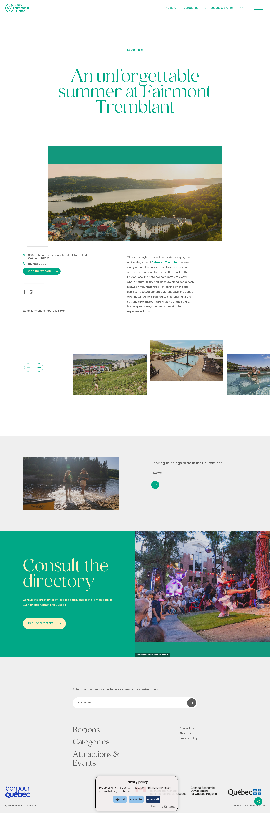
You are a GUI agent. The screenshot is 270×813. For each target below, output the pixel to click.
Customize (136, 799)
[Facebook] (24, 292)
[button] (39, 367)
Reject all (119, 799)
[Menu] (258, 8)
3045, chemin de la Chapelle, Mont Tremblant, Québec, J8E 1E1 (58, 257)
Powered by (157, 806)
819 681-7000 (37, 264)
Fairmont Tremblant (166, 262)
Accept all (153, 799)
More (126, 791)
